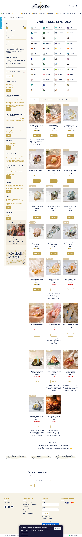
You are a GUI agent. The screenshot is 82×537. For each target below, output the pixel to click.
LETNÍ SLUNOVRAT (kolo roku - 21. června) (14, 185)
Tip (9, 37)
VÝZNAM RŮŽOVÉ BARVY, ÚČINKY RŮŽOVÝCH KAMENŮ (15, 201)
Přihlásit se (9, 76)
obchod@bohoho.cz (9, 502)
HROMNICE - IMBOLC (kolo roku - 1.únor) (14, 188)
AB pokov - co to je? (10, 145)
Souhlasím (57, 528)
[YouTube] (12, 506)
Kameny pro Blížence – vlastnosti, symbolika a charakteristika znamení (15, 106)
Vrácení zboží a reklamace (29, 504)
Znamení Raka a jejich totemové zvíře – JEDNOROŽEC (14, 122)
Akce (9, 32)
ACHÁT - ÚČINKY (9, 84)
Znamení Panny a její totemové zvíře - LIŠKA (15, 118)
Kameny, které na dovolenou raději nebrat (15, 158)
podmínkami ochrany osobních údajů (16, 72)
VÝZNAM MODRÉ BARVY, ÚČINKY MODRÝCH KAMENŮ (14, 204)
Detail (53, 289)
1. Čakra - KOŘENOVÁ (10, 174)
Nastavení (24, 533)
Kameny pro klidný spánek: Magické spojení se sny (15, 157)
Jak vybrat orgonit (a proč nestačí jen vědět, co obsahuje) (15, 131)
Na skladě (11, 30)
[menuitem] (5, 13)
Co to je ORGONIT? (10, 132)
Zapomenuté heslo (47, 518)
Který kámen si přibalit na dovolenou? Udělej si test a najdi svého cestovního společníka (15, 161)
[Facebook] (5, 506)
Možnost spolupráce (28, 513)
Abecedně (68, 99)
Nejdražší (50, 99)
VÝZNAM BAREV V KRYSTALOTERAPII (13, 199)
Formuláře (25, 506)
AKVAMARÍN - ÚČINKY (10, 85)
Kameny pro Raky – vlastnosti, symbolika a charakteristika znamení (15, 103)
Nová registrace (46, 516)
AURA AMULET (12, 44)
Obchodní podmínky (28, 508)
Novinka (10, 35)
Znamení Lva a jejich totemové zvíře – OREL (15, 120)
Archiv (8, 90)
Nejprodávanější (60, 99)
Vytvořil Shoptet (74, 535)
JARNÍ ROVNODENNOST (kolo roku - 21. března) (15, 186)
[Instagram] (8, 506)
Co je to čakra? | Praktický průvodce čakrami (15, 170)
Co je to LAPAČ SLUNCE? (11, 143)
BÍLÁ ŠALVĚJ (8, 215)
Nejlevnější (43, 99)
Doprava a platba (27, 502)
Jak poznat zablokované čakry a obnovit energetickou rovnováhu (14, 172)
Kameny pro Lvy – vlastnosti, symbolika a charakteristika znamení (14, 100)
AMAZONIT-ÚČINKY (10, 87)
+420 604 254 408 (8, 504)
